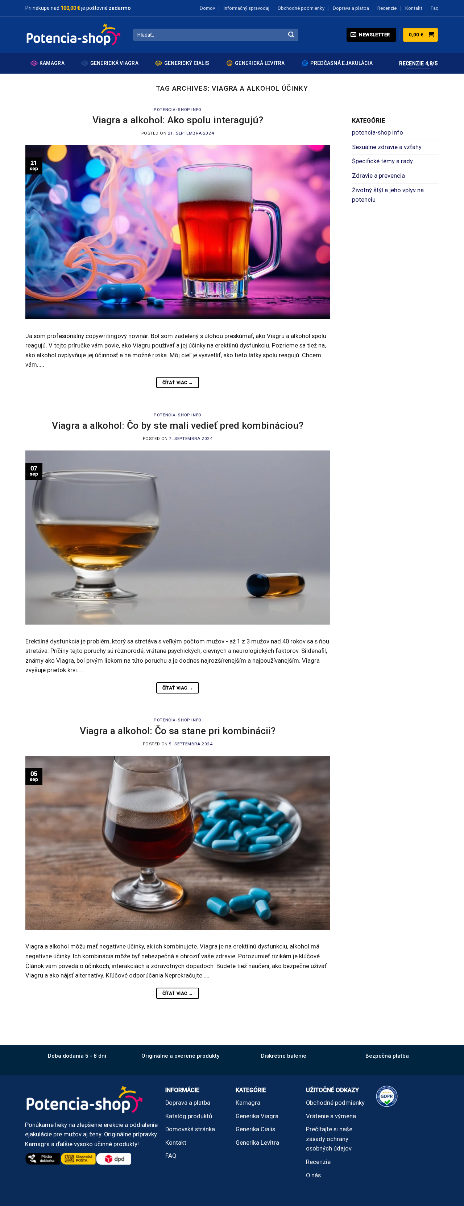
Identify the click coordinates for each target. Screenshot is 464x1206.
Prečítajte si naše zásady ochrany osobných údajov (329, 1139)
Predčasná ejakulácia (341, 63)
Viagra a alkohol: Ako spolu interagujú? (177, 119)
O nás (313, 1175)
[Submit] (291, 35)
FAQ (171, 1155)
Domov (207, 8)
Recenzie (387, 8)
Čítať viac (177, 382)
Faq (435, 8)
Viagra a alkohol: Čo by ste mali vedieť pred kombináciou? (177, 425)
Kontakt (413, 8)
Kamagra (52, 63)
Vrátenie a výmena (331, 1116)
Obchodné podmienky (301, 8)
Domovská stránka (190, 1129)
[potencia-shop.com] (74, 34)
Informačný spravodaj (246, 8)
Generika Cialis (255, 1129)
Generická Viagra (114, 63)
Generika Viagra (257, 1116)
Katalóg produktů (188, 1116)
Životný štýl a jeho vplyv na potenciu (388, 195)
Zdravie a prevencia (378, 175)
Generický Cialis (186, 63)
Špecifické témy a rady (382, 161)
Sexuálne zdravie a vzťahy (387, 147)
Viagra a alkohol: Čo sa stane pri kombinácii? (178, 730)
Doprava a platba (351, 8)
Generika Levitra (257, 1142)
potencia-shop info (177, 109)
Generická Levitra (260, 63)
